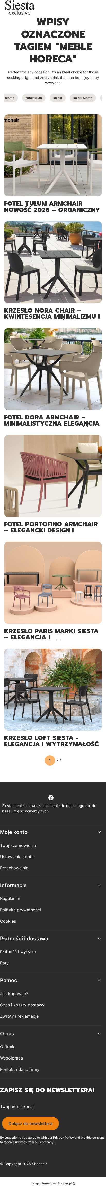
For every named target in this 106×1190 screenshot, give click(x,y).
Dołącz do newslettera (30, 1123)
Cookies (8, 921)
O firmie (7, 1046)
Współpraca (11, 1058)
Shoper (38, 1163)
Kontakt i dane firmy (19, 1069)
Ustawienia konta (17, 856)
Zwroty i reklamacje (19, 1016)
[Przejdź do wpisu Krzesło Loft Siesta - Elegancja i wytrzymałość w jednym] (53, 690)
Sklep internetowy (51, 1183)
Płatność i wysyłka (18, 951)
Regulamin (10, 898)
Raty (4, 963)
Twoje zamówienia (18, 845)
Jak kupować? (14, 993)
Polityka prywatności (20, 909)
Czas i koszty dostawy (22, 1004)
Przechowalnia (14, 867)
